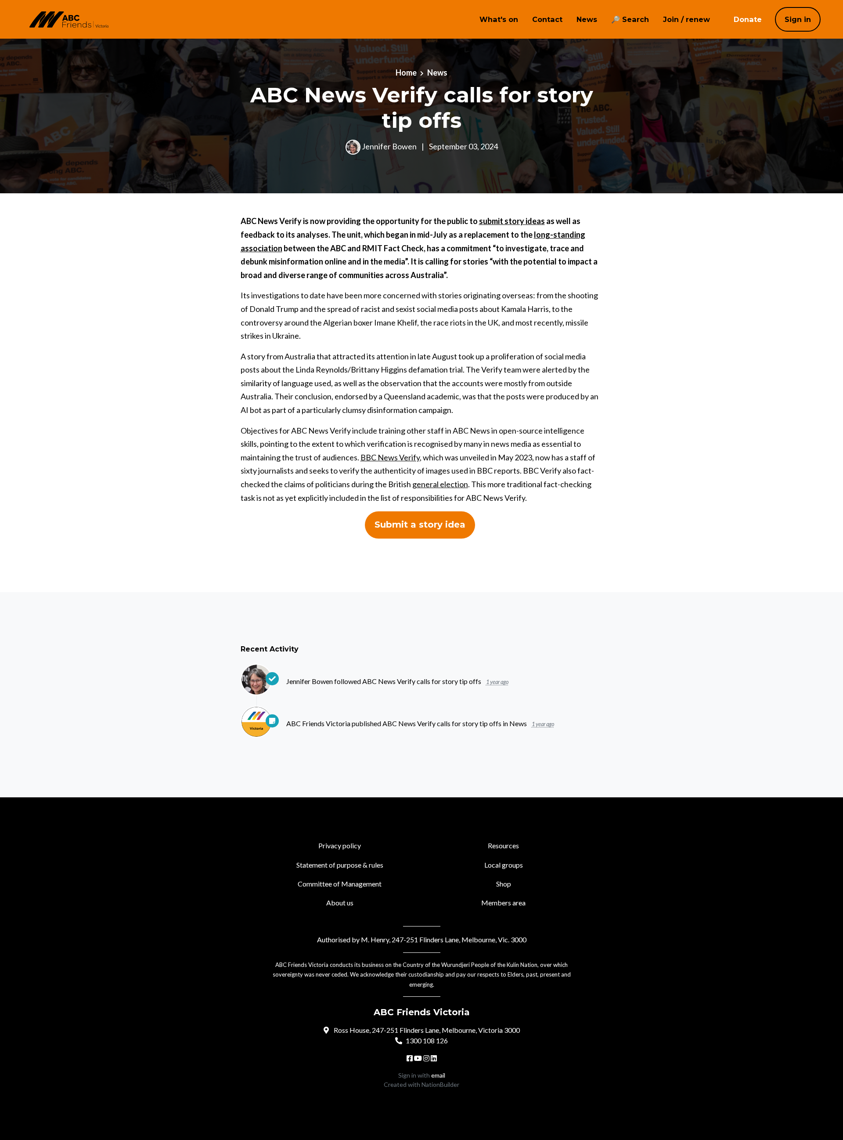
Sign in (798, 19)
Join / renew (686, 19)
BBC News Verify (390, 457)
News (586, 19)
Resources (503, 845)
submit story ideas (512, 221)
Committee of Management (340, 883)
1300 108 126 (427, 1040)
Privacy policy (339, 845)
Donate (748, 19)
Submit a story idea (420, 524)
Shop (503, 883)
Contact (547, 19)
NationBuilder (440, 1084)
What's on (498, 19)
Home (406, 72)
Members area (503, 902)
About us (339, 902)
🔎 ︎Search (630, 19)
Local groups (503, 865)
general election (440, 484)
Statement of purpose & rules (339, 865)
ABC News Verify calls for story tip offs (422, 681)
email (438, 1075)
